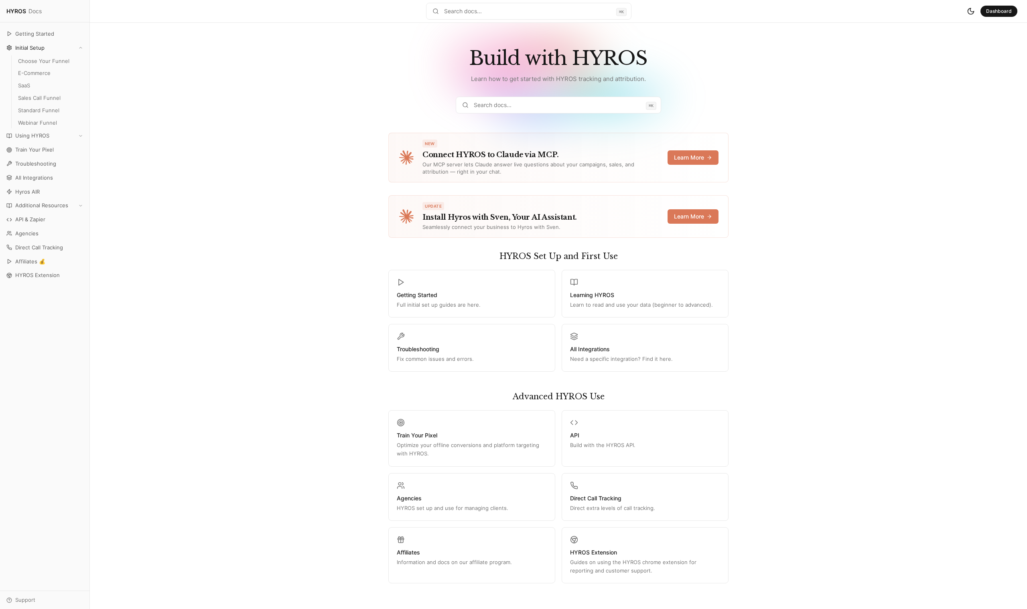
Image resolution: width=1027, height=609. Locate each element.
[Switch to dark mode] (970, 11)
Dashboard (999, 11)
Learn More (689, 157)
